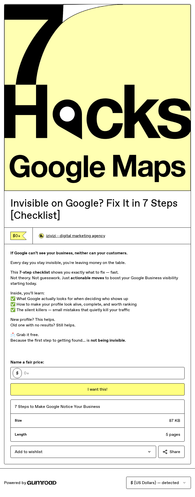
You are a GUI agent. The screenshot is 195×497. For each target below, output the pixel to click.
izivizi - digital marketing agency (75, 235)
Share (175, 451)
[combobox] (83, 452)
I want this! (97, 389)
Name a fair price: (27, 362)
